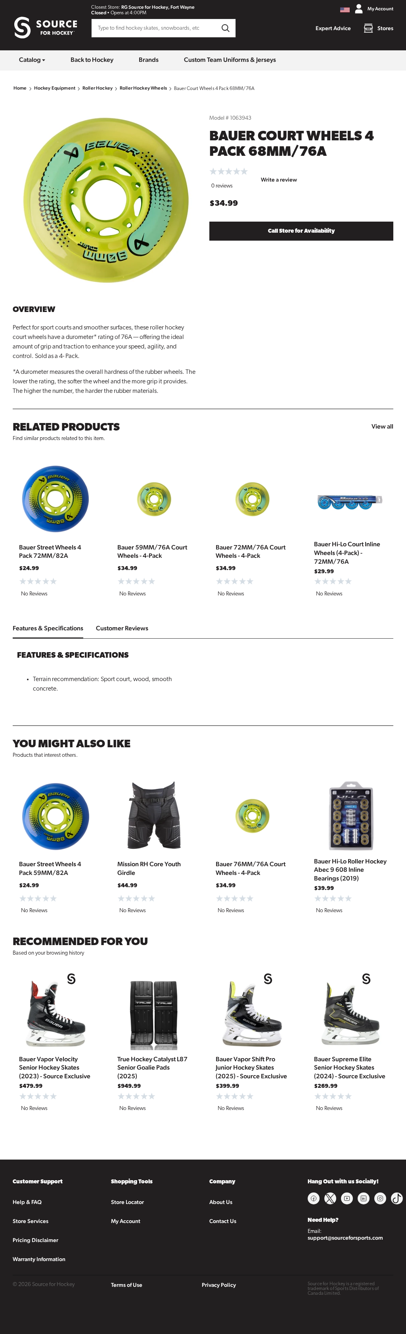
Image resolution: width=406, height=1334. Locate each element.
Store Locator (127, 1202)
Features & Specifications (48, 628)
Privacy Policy (219, 1285)
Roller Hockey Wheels (143, 88)
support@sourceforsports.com (345, 1237)
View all (382, 426)
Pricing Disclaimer (35, 1240)
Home (20, 88)
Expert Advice (333, 28)
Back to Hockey (92, 59)
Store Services (30, 1221)
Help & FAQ (27, 1202)
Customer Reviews (122, 628)
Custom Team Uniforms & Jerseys (230, 59)
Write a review (279, 179)
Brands (149, 59)
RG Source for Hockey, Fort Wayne (158, 7)
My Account (125, 1221)
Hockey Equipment (54, 88)
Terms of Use (126, 1285)
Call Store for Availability (301, 231)
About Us (220, 1202)
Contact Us (222, 1221)
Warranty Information (39, 1259)
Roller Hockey (97, 88)
